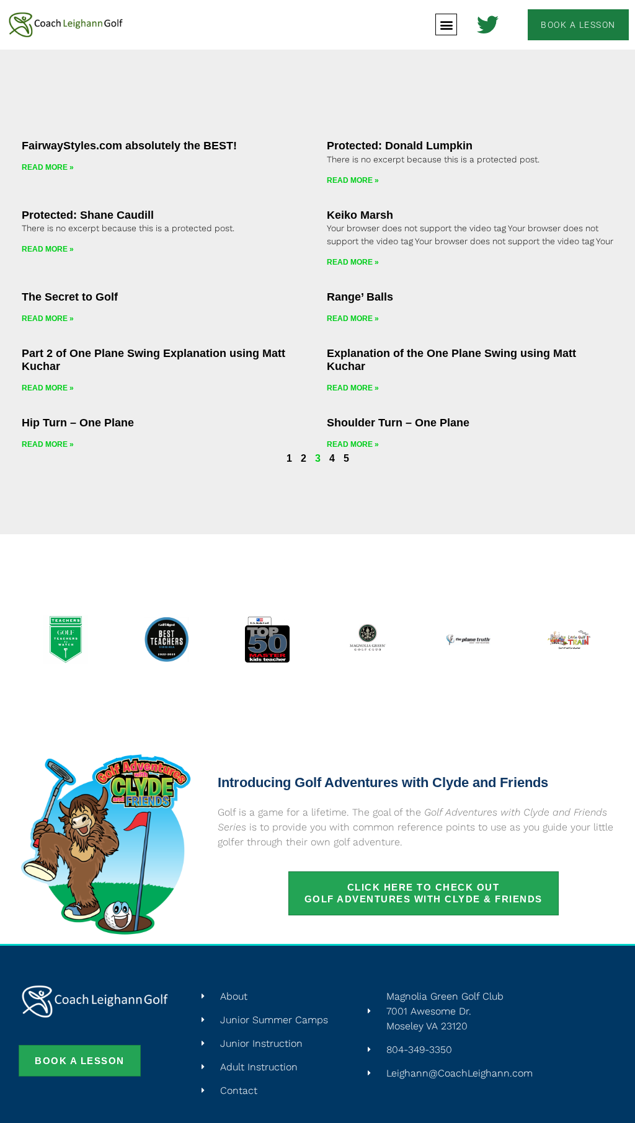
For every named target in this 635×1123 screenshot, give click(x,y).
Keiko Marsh (360, 215)
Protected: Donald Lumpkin (400, 145)
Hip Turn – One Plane (78, 422)
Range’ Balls (360, 297)
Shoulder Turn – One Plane (398, 422)
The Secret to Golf (70, 297)
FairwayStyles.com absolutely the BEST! (129, 145)
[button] (446, 24)
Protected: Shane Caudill (88, 215)
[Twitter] (488, 24)
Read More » (48, 167)
